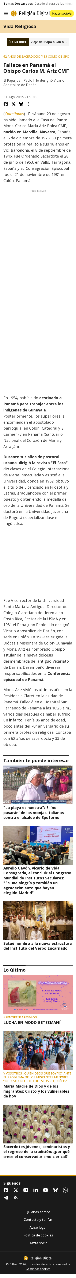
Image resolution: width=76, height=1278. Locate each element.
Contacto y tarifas (38, 1219)
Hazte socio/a (62, 13)
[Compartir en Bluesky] (21, 103)
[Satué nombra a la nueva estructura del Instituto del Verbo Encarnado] (38, 920)
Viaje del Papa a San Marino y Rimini (50, 42)
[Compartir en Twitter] (13, 103)
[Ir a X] (16, 1190)
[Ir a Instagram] (26, 1190)
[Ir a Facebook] (6, 1190)
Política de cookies (38, 1235)
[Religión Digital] (30, 13)
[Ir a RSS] (16, 1197)
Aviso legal (38, 1227)
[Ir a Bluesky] (56, 1190)
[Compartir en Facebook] (5, 103)
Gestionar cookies (38, 1269)
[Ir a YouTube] (46, 1190)
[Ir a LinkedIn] (36, 1190)
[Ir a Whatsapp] (66, 1190)
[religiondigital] (38, 1258)
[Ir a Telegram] (6, 1197)
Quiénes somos (38, 1212)
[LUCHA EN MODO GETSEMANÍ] (38, 994)
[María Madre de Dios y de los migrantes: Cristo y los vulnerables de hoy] (38, 1050)
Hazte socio (38, 1243)
